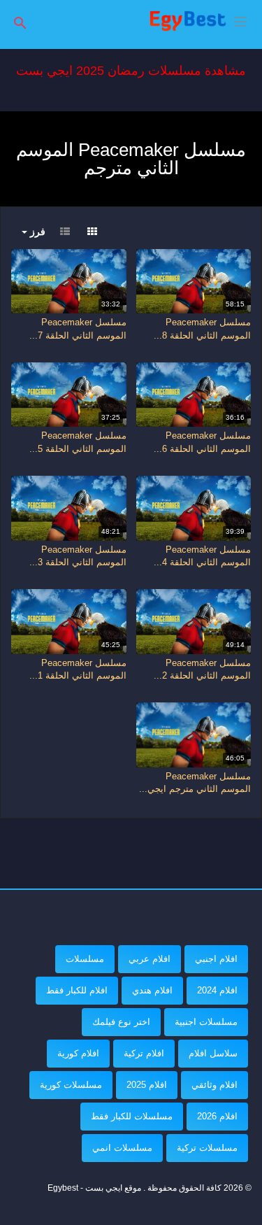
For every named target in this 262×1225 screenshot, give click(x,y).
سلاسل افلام (213, 1053)
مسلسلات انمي (122, 1147)
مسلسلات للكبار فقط (132, 1116)
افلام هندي (152, 990)
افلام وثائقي (214, 1084)
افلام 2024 (217, 990)
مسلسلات (85, 959)
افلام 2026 (217, 1116)
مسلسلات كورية (71, 1084)
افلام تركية (144, 1053)
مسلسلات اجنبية (206, 1022)
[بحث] (20, 22)
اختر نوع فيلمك (121, 1022)
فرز (36, 231)
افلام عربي (149, 959)
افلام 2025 (146, 1084)
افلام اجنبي (216, 959)
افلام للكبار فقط (77, 990)
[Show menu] (240, 20)
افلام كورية (78, 1053)
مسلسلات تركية (207, 1147)
